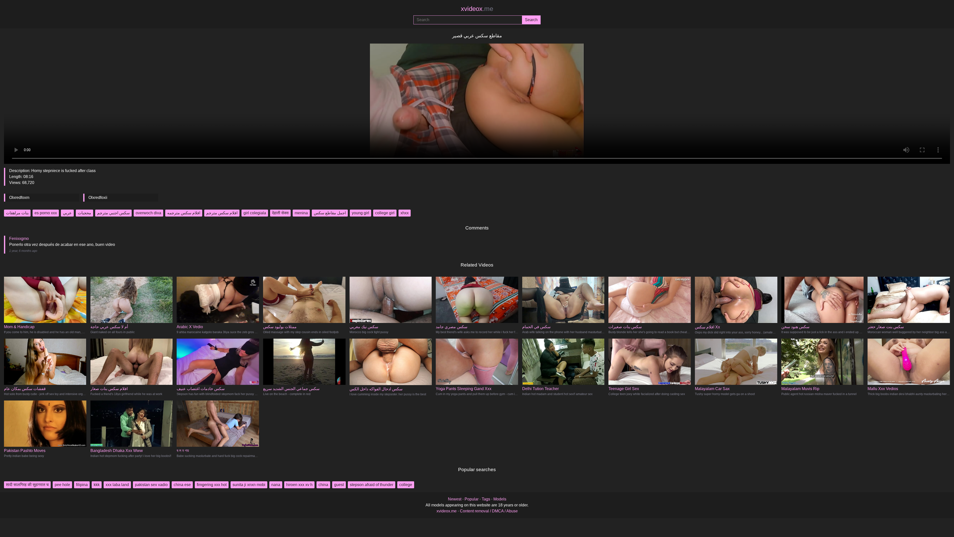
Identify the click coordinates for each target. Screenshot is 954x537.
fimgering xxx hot (212, 485)
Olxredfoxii (97, 197)
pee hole (62, 485)
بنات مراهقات (17, 213)
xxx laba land (117, 485)
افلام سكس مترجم (222, 213)
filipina (82, 485)
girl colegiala (254, 213)
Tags (486, 499)
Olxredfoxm (19, 197)
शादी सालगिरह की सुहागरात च (27, 485)
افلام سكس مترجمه (183, 213)
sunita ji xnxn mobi (249, 485)
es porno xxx (46, 213)
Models (499, 499)
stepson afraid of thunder (371, 485)
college (405, 485)
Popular (471, 499)
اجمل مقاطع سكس (330, 213)
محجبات (84, 213)
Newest (454, 499)
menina (301, 213)
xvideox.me (447, 511)
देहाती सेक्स (280, 213)
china (323, 485)
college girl (385, 213)
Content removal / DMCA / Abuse (489, 511)
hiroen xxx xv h (299, 485)
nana (275, 485)
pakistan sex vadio (151, 485)
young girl (360, 213)
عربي (67, 213)
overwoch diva (148, 213)
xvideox (477, 8)
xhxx (404, 213)
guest (339, 485)
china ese (182, 485)
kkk (97, 485)
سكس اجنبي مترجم (113, 213)
